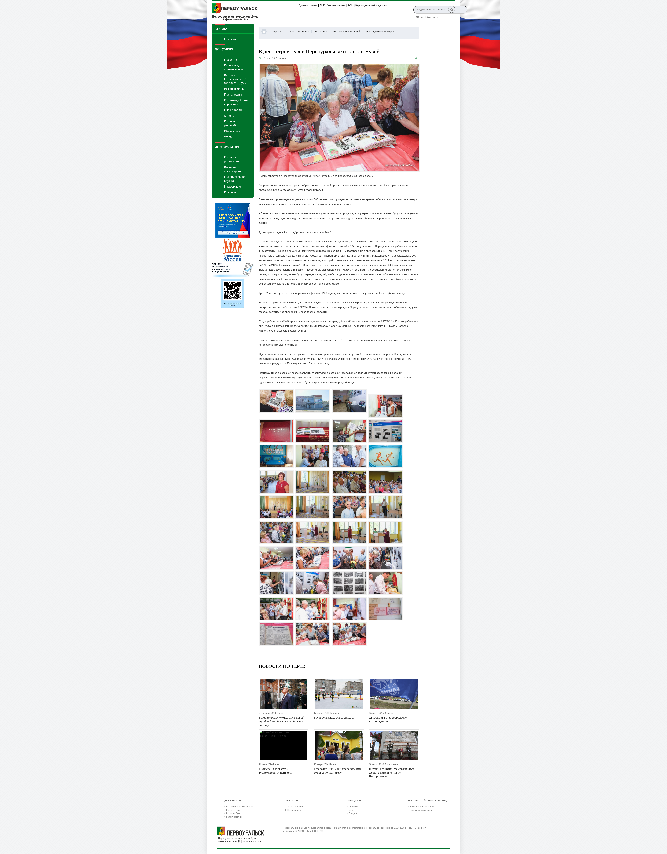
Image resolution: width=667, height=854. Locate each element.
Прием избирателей (347, 31)
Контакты (230, 192)
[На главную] (255, 12)
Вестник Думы (233, 809)
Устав (228, 137)
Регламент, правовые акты (234, 67)
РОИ (350, 5)
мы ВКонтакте (429, 16)
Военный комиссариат (232, 169)
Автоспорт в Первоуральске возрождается (388, 719)
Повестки (230, 59)
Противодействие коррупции (236, 102)
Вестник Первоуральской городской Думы (235, 79)
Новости (230, 39)
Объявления (232, 131)
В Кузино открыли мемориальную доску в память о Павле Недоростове (391, 772)
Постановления (234, 94)
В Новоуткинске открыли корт (334, 717)
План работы (233, 110)
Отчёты (229, 116)
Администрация (308, 5)
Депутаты (321, 31)
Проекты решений (230, 123)
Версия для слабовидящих (371, 5)
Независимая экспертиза (422, 806)
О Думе (276, 31)
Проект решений (234, 816)
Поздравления (295, 809)
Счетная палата (336, 5)
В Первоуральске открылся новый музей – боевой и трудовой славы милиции (281, 721)
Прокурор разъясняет (231, 159)
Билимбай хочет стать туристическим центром (275, 770)
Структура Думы (298, 31)
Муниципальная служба (234, 179)
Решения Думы (234, 89)
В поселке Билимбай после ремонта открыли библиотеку (337, 770)
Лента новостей (295, 806)
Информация (233, 186)
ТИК (322, 5)
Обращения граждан (380, 31)
